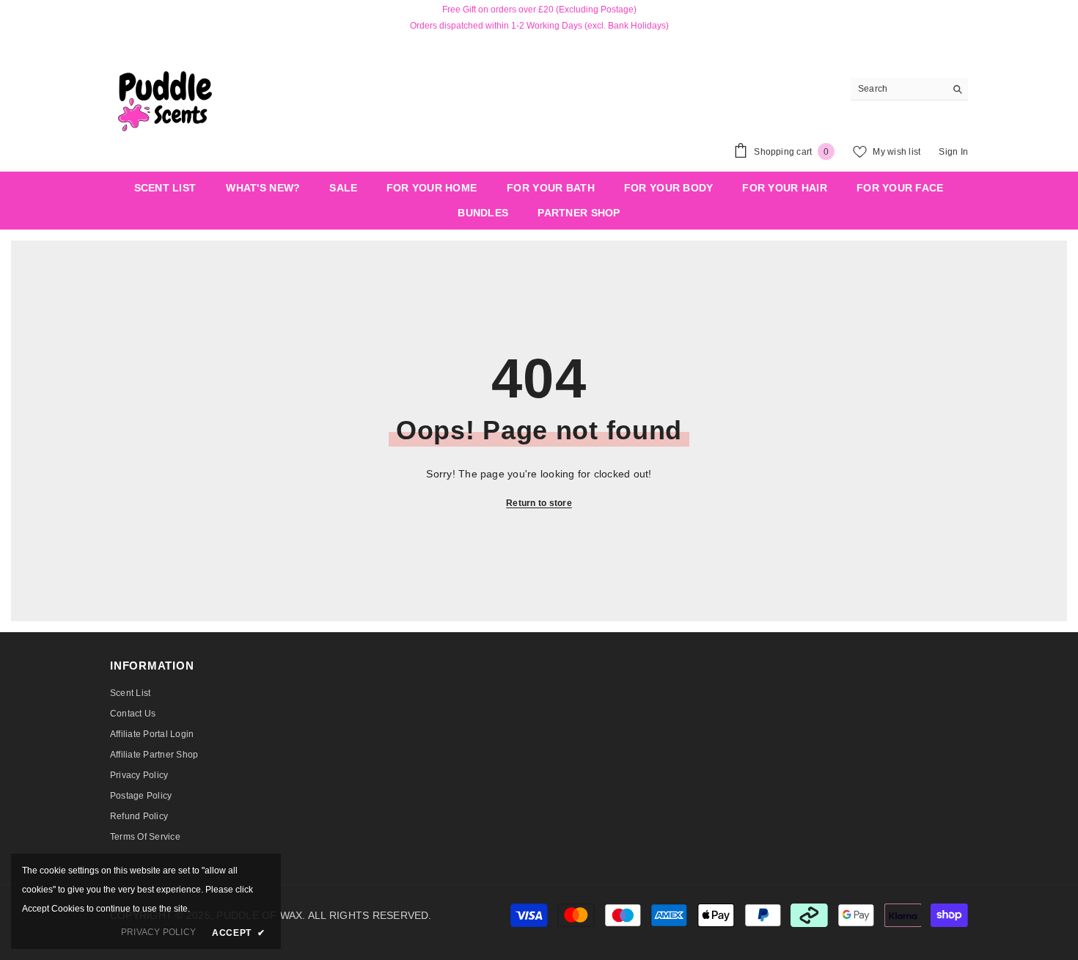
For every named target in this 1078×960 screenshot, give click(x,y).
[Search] (909, 89)
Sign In (953, 152)
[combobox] (898, 89)
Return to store (539, 503)
